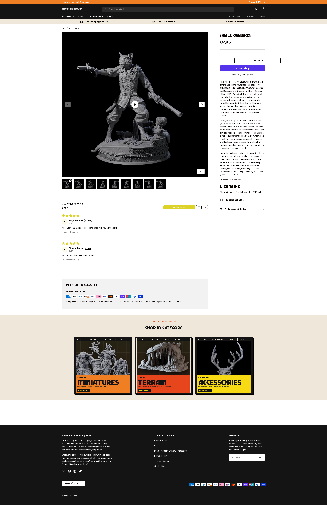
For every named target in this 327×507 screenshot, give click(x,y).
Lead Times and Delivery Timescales (170, 451)
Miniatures (66, 16)
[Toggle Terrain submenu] (85, 16)
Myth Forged (72, 495)
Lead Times (249, 17)
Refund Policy (160, 441)
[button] (263, 9)
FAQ (239, 17)
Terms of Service (161, 461)
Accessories (95, 16)
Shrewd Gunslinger (76, 28)
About (231, 17)
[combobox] (168, 9)
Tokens (110, 16)
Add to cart (258, 60)
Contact (261, 17)
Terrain (80, 16)
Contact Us (159, 466)
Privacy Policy (160, 456)
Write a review (179, 207)
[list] (135, 104)
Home (64, 28)
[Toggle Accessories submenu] (102, 16)
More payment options (242, 75)
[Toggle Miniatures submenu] (73, 16)
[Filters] (199, 207)
